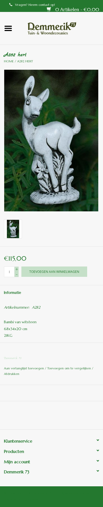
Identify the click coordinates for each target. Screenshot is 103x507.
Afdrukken (11, 374)
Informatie (12, 292)
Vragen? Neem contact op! (35, 5)
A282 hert (25, 61)
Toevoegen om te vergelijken (69, 368)
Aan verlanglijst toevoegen (24, 368)
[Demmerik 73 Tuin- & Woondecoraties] (60, 27)
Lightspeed (30, 499)
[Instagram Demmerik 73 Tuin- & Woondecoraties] (80, 417)
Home (9, 61)
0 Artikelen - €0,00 (76, 9)
